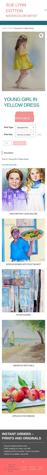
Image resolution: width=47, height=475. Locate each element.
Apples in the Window (23, 416)
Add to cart (19, 143)
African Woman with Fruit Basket (23, 264)
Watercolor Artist (21, 15)
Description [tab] (8, 153)
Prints (10, 28)
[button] (41, 35)
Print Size (8, 134)
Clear (39, 135)
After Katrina (23, 315)
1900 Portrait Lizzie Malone (24, 214)
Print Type (8, 127)
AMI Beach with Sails (23, 366)
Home (4, 28)
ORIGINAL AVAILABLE (24, 117)
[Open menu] (45, 10)
